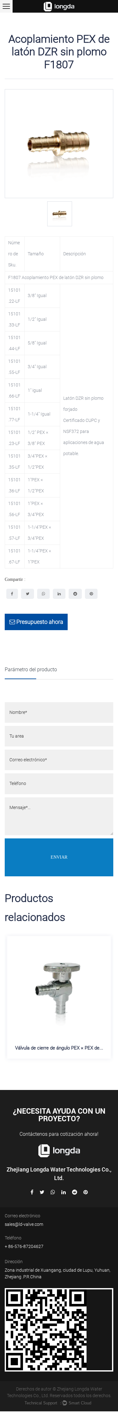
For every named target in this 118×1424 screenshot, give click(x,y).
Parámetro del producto (31, 669)
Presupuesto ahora (39, 621)
